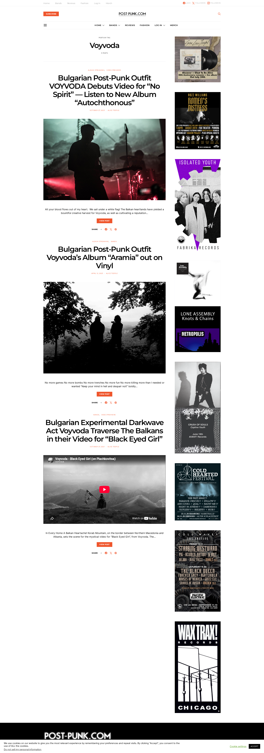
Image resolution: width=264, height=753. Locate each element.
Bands (58, 3)
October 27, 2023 (97, 110)
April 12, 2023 (97, 273)
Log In (97, 3)
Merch (109, 3)
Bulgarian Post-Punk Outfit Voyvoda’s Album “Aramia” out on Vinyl (104, 257)
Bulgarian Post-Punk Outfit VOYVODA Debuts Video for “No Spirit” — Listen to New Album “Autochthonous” (104, 90)
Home (46, 3)
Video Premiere (113, 70)
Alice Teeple (113, 110)
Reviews (71, 3)
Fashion (84, 3)
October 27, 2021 (97, 447)
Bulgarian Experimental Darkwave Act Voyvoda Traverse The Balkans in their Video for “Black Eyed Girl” (104, 430)
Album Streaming (96, 70)
